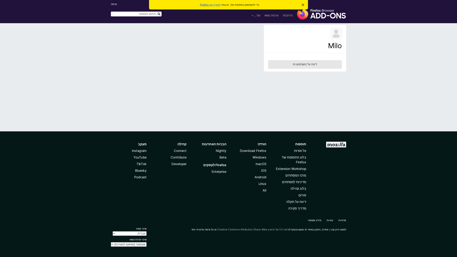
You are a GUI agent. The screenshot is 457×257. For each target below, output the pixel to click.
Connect (180, 151)
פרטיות (342, 220)
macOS (261, 164)
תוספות (300, 144)
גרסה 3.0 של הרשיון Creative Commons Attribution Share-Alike (253, 229)
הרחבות (288, 15)
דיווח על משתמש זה (305, 64)
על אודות (300, 151)
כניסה (114, 4)
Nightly (221, 151)
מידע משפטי (314, 220)
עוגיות (330, 220)
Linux (262, 184)
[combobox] (136, 14)
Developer (179, 164)
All (264, 190)
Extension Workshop (291, 169)
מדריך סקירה (297, 208)
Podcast (140, 177)
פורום (302, 195)
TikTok (141, 164)
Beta (222, 157)
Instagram (139, 151)
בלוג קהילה (298, 188)
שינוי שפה (141, 228)
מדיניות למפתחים (294, 182)
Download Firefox (253, 151)
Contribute (179, 157)
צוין (331, 229)
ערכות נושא (271, 15)
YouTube (140, 157)
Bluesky (141, 170)
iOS (263, 170)
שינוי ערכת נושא (138, 239)
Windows (259, 157)
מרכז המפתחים (295, 175)
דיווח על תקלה (296, 202)
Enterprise (219, 171)
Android (260, 177)
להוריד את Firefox (210, 4)
